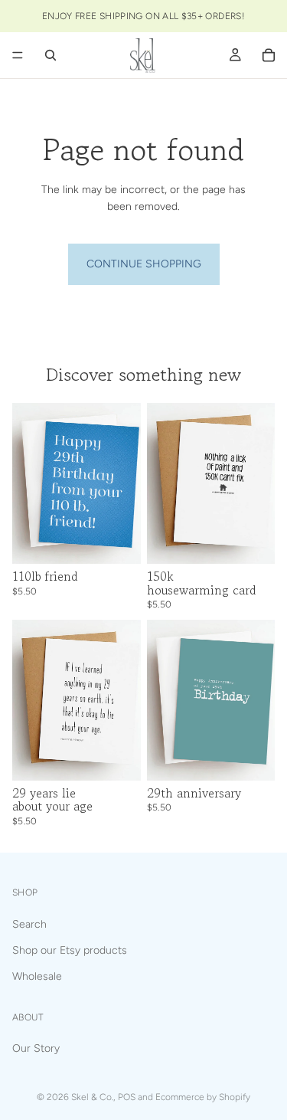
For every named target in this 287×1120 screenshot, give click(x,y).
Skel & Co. (92, 1097)
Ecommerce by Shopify (202, 1097)
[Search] (50, 55)
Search (29, 923)
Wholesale (37, 976)
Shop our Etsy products (69, 949)
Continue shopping (143, 263)
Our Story (36, 1048)
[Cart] (268, 55)
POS (126, 1097)
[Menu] (17, 55)
